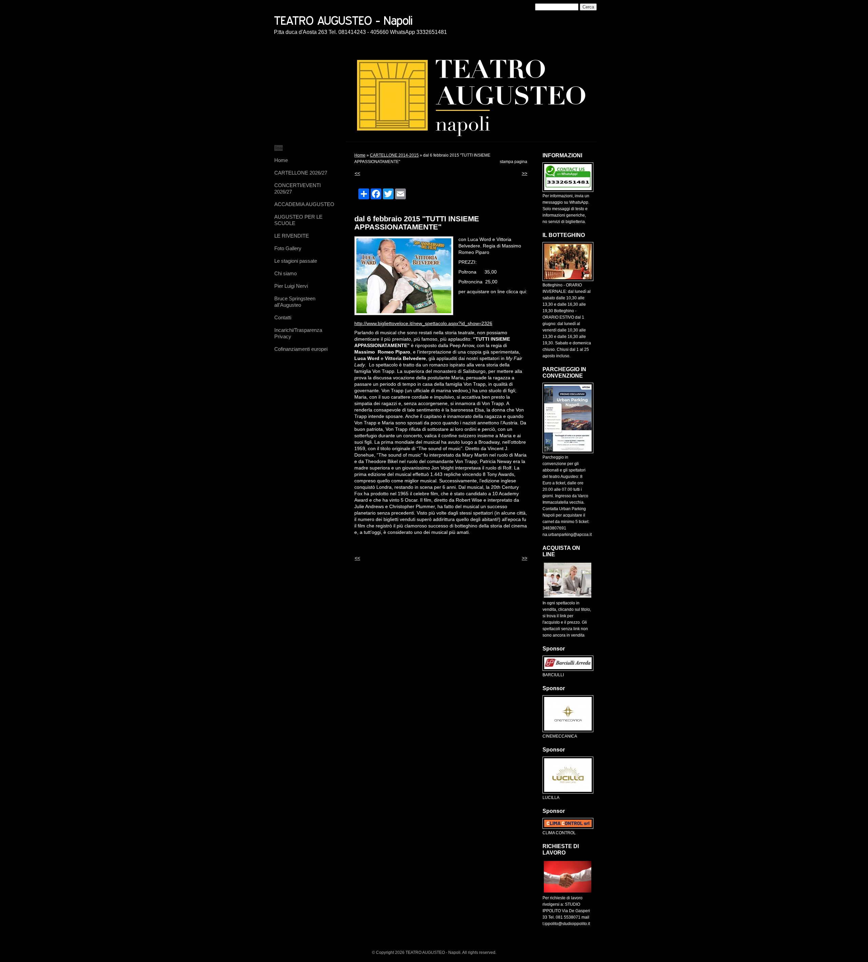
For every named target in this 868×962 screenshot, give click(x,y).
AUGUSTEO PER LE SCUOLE (298, 220)
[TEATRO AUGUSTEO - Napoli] (367, 19)
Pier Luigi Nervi (291, 286)
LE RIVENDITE (291, 236)
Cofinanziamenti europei (301, 349)
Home (281, 160)
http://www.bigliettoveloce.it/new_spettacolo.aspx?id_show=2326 (423, 323)
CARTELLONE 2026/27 (300, 173)
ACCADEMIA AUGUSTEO (304, 204)
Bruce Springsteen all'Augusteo (294, 302)
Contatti (282, 317)
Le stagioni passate (295, 261)
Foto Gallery (287, 248)
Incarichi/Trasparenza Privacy (298, 333)
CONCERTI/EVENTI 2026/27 (297, 188)
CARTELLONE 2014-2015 (394, 155)
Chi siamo (285, 273)
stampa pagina (513, 161)
